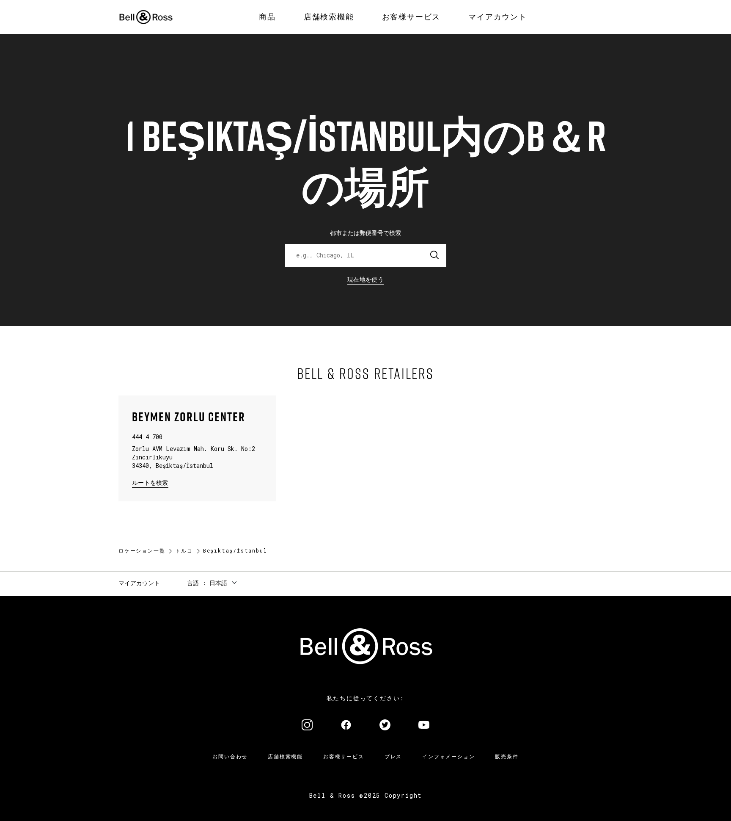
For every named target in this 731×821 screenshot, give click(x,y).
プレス (393, 756)
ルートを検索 (150, 482)
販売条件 (506, 756)
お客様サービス (343, 756)
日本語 (218, 583)
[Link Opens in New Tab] (307, 725)
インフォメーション (448, 756)
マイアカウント (139, 583)
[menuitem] (267, 17)
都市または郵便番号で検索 (365, 233)
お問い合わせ (229, 756)
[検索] (434, 255)
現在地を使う (365, 279)
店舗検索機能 (285, 756)
